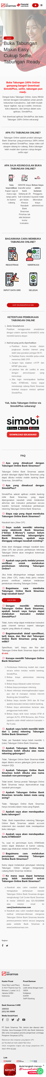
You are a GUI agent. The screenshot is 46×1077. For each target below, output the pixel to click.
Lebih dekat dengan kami (33, 988)
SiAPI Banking (29, 999)
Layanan (8, 38)
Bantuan (26, 985)
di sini (13, 1049)
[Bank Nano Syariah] (33, 1062)
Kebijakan (27, 993)
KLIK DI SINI (11, 600)
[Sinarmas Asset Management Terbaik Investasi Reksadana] (8, 1062)
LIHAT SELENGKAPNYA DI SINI (23, 305)
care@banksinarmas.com (19, 907)
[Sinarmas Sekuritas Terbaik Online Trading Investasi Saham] (21, 1062)
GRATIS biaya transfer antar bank (24, 188)
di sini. (5, 653)
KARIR (26, 996)
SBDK (25, 990)
